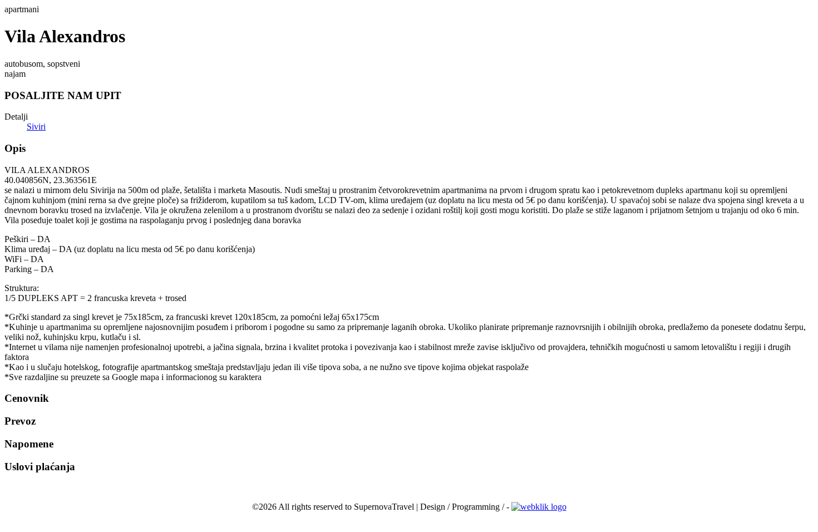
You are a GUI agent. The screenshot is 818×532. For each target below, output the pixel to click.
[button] (409, 96)
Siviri (36, 126)
